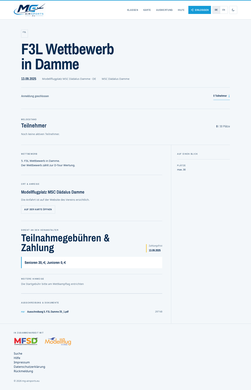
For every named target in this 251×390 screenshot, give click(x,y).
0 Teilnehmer (221, 96)
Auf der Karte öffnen (38, 209)
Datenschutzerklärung (29, 367)
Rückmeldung (23, 371)
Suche (18, 353)
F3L (24, 32)
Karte (147, 10)
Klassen (132, 10)
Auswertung (164, 10)
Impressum (22, 362)
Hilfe (181, 10)
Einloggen (202, 10)
